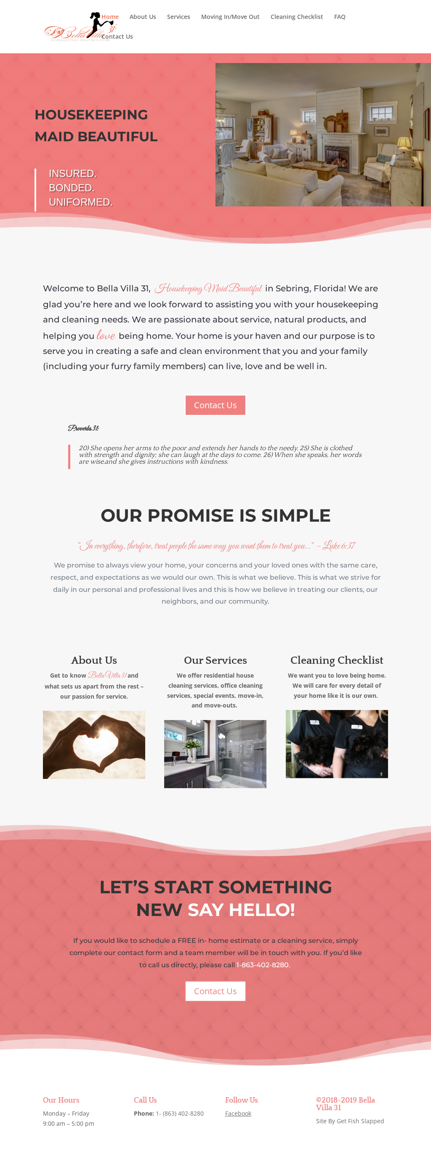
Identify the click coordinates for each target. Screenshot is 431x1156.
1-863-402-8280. (264, 965)
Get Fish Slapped (360, 1121)
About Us (143, 17)
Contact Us (117, 37)
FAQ (340, 17)
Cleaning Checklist (297, 17)
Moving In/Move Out (230, 17)
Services (178, 17)
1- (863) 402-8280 (180, 1113)
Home (110, 17)
